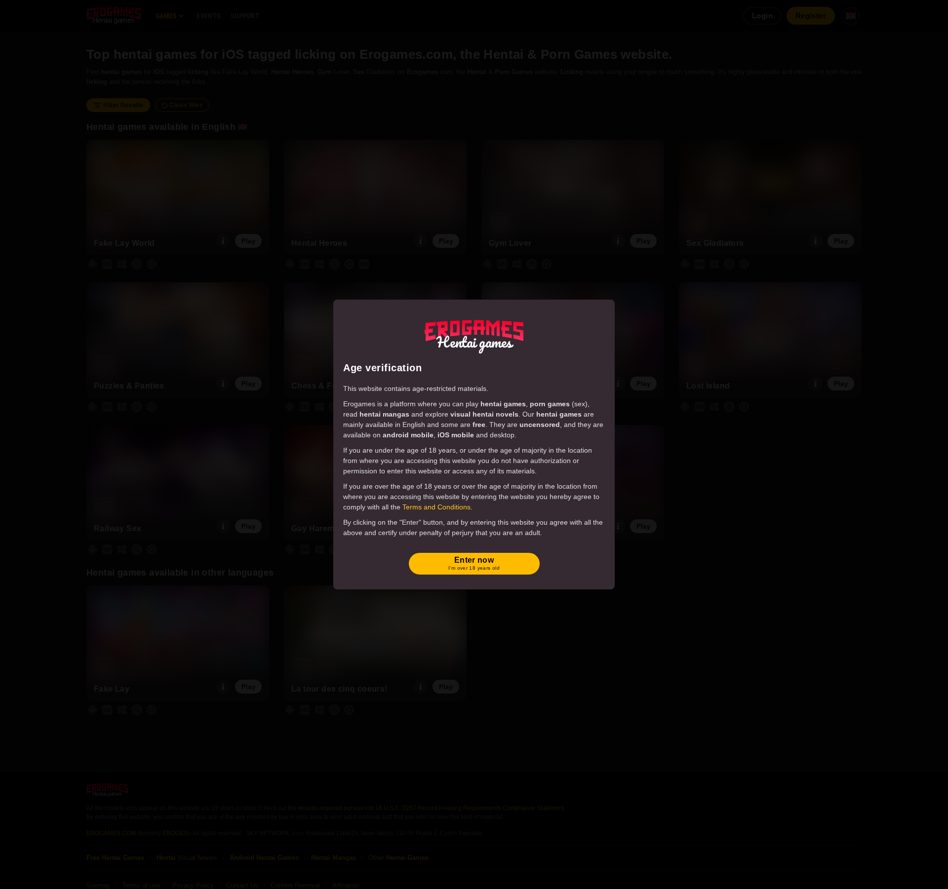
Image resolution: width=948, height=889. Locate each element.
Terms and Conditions (436, 507)
